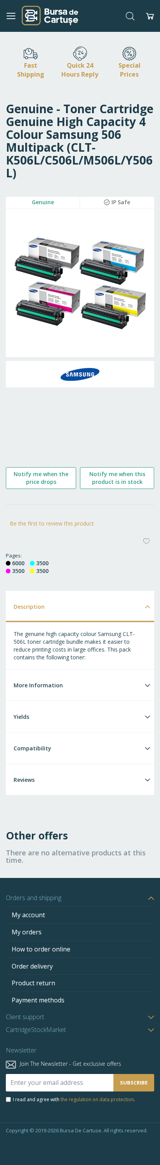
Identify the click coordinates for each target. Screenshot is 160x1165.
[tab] (80, 606)
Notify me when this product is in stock (117, 477)
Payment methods (38, 1000)
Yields (21, 716)
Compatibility (32, 748)
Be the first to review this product (52, 523)
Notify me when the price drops (41, 477)
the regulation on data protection (97, 1099)
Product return (33, 983)
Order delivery (32, 966)
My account (28, 915)
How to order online (41, 949)
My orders (27, 932)
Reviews (24, 779)
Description (29, 606)
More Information (38, 685)
